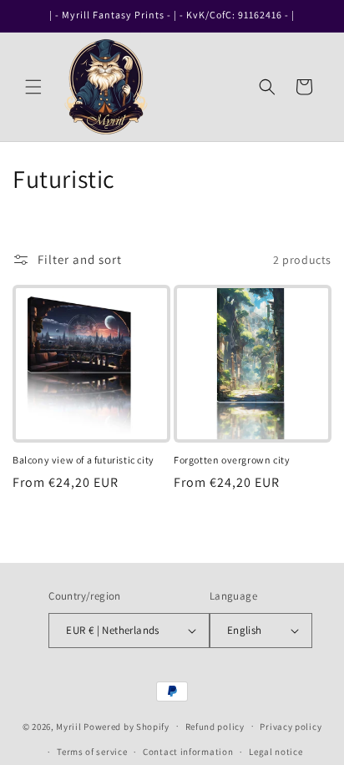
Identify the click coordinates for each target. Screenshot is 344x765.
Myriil (68, 726)
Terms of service (92, 751)
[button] (33, 86)
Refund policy (215, 726)
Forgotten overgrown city (232, 459)
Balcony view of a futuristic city (83, 459)
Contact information (188, 751)
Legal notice (275, 751)
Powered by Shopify (126, 726)
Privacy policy (290, 726)
